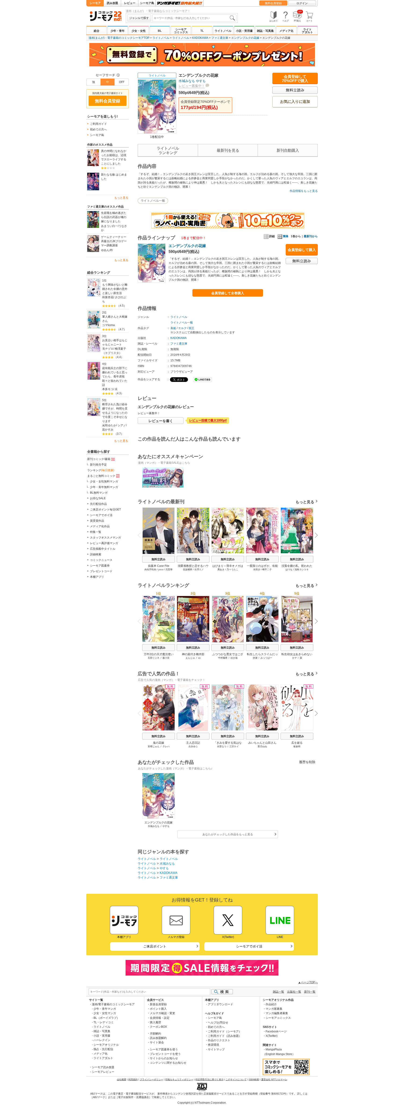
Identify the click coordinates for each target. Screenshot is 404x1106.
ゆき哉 (234, 658)
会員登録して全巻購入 (227, 293)
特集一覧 (95, 532)
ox (199, 658)
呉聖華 (169, 569)
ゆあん (105, 250)
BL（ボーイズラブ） (106, 1018)
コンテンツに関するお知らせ (168, 1062)
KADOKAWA (200, 38)
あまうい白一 (109, 226)
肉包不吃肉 (150, 569)
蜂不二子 (267, 569)
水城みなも (187, 81)
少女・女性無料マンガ (104, 481)
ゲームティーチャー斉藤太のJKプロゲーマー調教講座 (114, 241)
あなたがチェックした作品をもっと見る (227, 834)
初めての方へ (98, 129)
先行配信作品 (98, 504)
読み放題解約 (158, 1038)
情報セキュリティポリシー (179, 1079)
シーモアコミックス (181, 31)
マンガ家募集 (274, 1008)
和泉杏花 (107, 297)
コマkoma (108, 325)
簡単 (286, 236)
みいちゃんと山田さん (262, 742)
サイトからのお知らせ (164, 1058)
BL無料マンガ (99, 492)
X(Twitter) (272, 1036)
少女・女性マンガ (105, 1013)
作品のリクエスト (219, 1040)
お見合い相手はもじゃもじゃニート (114, 342)
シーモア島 (147, 3)
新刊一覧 (309, 991)
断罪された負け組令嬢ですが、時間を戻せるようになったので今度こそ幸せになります (114, 413)
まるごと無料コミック (101, 476)
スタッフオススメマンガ (105, 537)
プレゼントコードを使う (165, 1054)
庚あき (220, 569)
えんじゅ (190, 658)
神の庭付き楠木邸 (193, 654)
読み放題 (112, 3)
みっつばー (266, 658)
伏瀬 (255, 658)
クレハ (166, 746)
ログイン (302, 3)
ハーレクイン (102, 1040)
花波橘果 (187, 569)
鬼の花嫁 (158, 742)
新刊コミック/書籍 (98, 459)
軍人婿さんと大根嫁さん (114, 319)
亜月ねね (262, 746)
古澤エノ (199, 569)
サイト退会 (157, 1042)
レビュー (129, 3)
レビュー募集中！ (192, 86)
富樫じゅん (153, 746)
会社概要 (121, 1079)
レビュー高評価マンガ (104, 543)
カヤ (294, 658)
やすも (201, 81)
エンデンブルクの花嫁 (245, 38)
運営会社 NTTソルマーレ (274, 1079)
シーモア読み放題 (103, 1067)
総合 (96, 30)
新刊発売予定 (98, 464)
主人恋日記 (193, 742)
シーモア (95, 3)
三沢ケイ (234, 746)
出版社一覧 (294, 991)
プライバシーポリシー (151, 1079)
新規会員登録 (158, 1004)
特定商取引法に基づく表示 (209, 1079)
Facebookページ (276, 1031)
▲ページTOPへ (308, 982)
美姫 (173, 328)
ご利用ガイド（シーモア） (225, 1031)
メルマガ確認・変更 (162, 1013)
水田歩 (256, 569)
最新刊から (311, 236)
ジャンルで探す (139, 18)
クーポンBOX (158, 1026)
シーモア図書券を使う (164, 1049)
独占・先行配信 (103, 1049)
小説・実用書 (244, 30)
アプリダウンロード (220, 1004)
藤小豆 (166, 658)
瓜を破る (297, 742)
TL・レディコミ (104, 1022)
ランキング (100, 470)
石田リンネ (153, 658)
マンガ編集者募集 (277, 1013)
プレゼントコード (101, 571)
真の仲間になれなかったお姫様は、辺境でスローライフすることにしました (113, 157)
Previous (141, 535)
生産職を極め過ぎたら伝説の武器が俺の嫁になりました (113, 217)
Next (315, 536)
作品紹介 (271, 1004)
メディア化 (286, 30)
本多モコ (107, 389)
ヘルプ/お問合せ (218, 1022)
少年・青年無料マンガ (104, 487)
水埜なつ (221, 746)
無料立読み (159, 559)
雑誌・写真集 (265, 30)
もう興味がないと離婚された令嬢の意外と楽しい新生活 (114, 289)
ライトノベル (223, 30)
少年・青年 (118, 30)
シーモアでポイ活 (101, 515)
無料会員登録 (273, 3)
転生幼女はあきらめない (296, 654)
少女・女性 (139, 30)
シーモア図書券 (100, 565)
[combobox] (194, 18)
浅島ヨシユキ (302, 569)
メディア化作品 (100, 526)
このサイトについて (236, 1079)
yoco (160, 569)
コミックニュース (101, 560)
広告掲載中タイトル (102, 548)
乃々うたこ (232, 569)
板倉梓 (296, 746)
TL (202, 30)
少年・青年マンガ (105, 1008)
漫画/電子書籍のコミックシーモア (113, 1004)
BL (160, 30)
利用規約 (133, 1079)
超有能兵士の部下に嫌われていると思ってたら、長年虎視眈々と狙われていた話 (114, 376)
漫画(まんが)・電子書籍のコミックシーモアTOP (119, 38)
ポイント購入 (158, 1008)
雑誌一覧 (278, 991)
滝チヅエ (107, 348)
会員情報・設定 (160, 1018)
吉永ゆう (193, 746)
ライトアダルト (307, 31)
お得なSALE (98, 498)
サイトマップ (216, 1049)
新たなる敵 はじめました (114, 176)
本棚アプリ (97, 576)
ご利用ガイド (98, 124)
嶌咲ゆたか (109, 425)
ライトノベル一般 (153, 200)
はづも (288, 569)
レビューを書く (160, 421)
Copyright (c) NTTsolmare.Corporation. (202, 1102)
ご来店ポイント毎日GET (105, 509)
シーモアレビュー (103, 1072)
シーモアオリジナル (106, 1044)
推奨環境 (213, 1044)
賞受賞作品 (97, 520)
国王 (191, 328)
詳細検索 (95, 554)
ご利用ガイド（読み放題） (225, 1036)
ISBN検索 (254, 1079)
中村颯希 (222, 658)
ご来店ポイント (154, 946)
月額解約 (155, 1033)
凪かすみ (107, 429)
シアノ (122, 425)
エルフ (182, 328)
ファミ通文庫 (219, 38)
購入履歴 (155, 1022)
